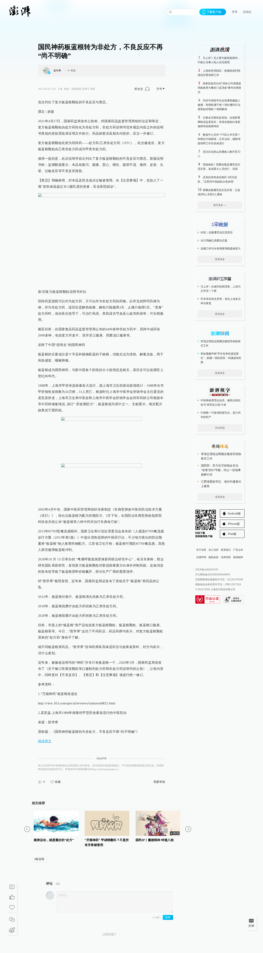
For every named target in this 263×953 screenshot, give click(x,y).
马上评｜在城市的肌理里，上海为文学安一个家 (221, 288)
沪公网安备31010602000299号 (212, 574)
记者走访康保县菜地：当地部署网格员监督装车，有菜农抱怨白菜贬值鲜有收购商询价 (219, 122)
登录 (235, 11)
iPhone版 (234, 523)
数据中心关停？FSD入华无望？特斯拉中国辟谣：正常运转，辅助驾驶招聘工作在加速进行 (219, 139)
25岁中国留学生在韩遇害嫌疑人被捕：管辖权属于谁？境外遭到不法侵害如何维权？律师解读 (219, 105)
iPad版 (232, 533)
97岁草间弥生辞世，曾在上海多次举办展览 (221, 301)
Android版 (234, 513)
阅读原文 (45, 741)
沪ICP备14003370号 (206, 569)
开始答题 (220, 427)
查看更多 (220, 259)
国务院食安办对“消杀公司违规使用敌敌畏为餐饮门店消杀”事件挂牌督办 (219, 88)
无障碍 (247, 12)
